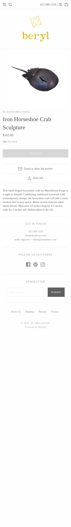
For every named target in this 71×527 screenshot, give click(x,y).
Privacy (55, 311)
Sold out (35, 153)
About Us (16, 311)
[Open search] (10, 4)
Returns (42, 311)
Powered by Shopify (35, 327)
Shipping (29, 311)
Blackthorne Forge (16, 112)
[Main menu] (4, 4)
